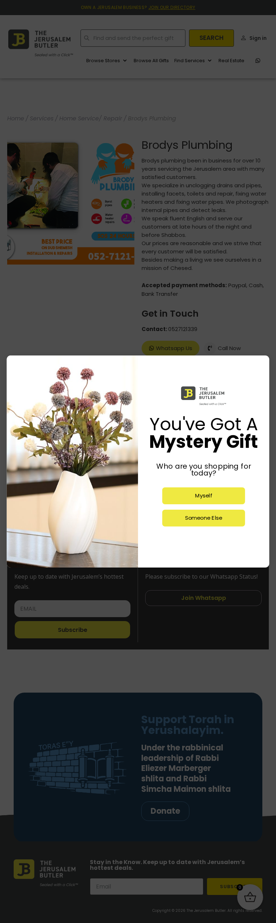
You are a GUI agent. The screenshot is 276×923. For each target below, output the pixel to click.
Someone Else (203, 518)
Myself (203, 496)
